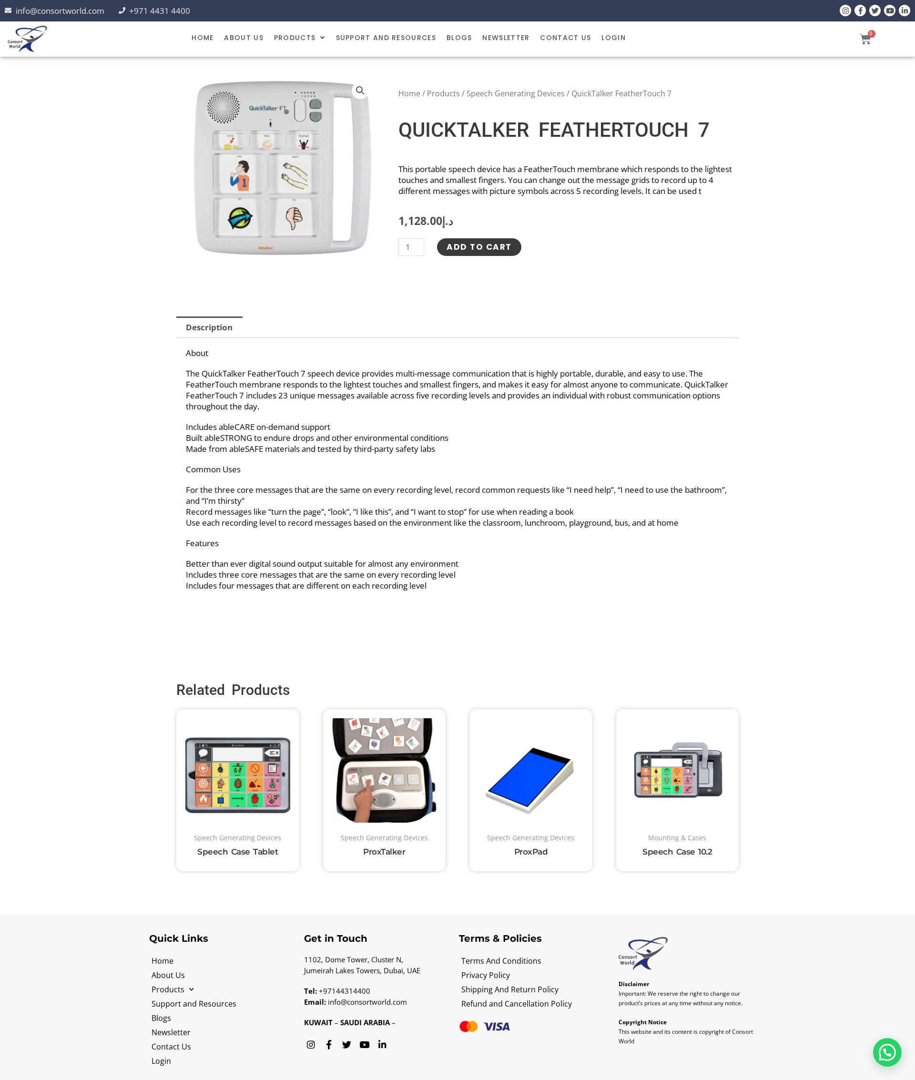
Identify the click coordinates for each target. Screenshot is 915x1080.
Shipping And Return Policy (510, 989)
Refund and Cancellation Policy (516, 1003)
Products (443, 93)
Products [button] (294, 37)
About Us (243, 37)
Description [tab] (209, 327)
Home (203, 37)
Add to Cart (479, 247)
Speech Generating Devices (516, 93)
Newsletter (505, 37)
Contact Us (565, 37)
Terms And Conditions (501, 961)
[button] (300, 38)
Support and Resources (386, 37)
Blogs (459, 37)
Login (613, 37)
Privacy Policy (485, 975)
